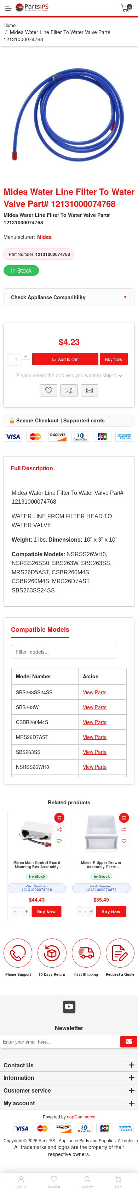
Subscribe (128, 1041)
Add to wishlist (59, 841)
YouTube (69, 1007)
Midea (44, 236)
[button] (26, 911)
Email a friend (89, 390)
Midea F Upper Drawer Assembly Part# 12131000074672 (101, 865)
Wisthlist (48, 390)
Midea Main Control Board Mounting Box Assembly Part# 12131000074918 (36, 865)
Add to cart (68, 359)
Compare (69, 390)
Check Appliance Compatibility (48, 297)
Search (87, 1186)
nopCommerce (81, 1116)
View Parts (95, 692)
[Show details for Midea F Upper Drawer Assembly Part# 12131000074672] (101, 833)
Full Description (32, 468)
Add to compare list (59, 829)
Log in (21, 1186)
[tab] (32, 470)
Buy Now (113, 359)
